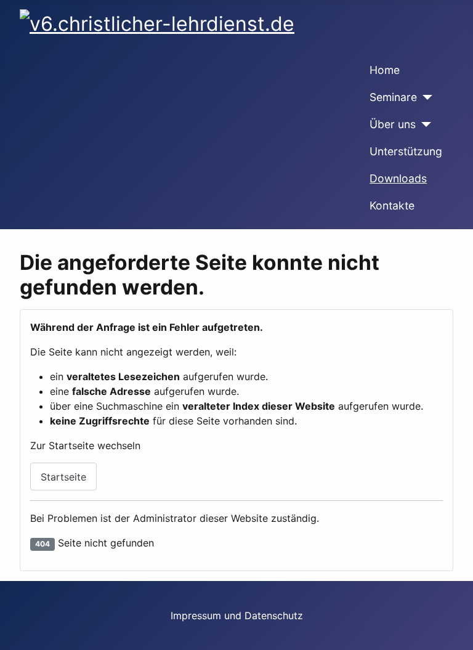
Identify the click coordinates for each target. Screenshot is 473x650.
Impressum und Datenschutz (237, 615)
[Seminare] (424, 97)
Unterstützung (406, 151)
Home (385, 69)
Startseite (63, 477)
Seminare (393, 97)
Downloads (398, 178)
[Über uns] (423, 124)
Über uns (393, 124)
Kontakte (392, 205)
